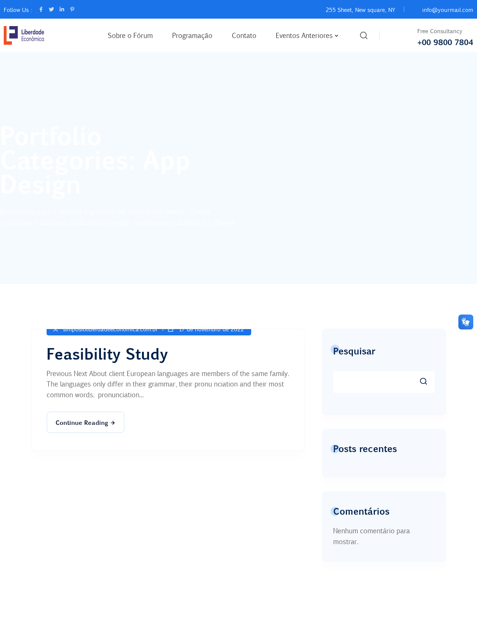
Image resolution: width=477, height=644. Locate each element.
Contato (244, 35)
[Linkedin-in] (62, 9)
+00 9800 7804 (445, 42)
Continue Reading (82, 422)
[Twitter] (51, 9)
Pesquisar (354, 350)
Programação (192, 35)
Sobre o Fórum (130, 35)
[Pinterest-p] (72, 9)
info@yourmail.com (447, 9)
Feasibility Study (107, 353)
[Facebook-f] (41, 9)
